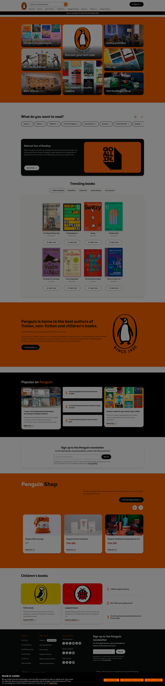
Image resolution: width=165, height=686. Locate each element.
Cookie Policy (53, 683)
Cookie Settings (111, 680)
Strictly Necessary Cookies (132, 680)
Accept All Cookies (153, 680)
